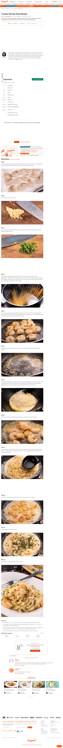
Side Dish (46, 4)
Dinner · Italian (6, 688)
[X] (13, 730)
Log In (29, 657)
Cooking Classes (12, 1)
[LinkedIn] (15, 730)
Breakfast (14, 4)
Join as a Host (53, 724)
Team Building (29, 1)
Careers (52, 726)
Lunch (39, 4)
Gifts (47, 1)
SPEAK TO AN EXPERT (25, 142)
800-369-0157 (15, 737)
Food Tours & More (38, 1)
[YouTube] (10, 730)
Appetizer (7, 4)
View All (41, 633)
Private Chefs (21, 1)
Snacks (52, 4)
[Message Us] (52, 1)
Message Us (54, 1)
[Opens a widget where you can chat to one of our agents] (59, 746)
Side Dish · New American (36, 688)
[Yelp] (8, 730)
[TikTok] (6, 730)
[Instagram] (2, 730)
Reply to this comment (19, 665)
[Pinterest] (11, 730)
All (2, 4)
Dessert (28, 4)
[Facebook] (4, 730)
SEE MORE (17, 142)
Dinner (34, 4)
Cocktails (59, 4)
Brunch (22, 4)
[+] (13, 82)
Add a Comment (35, 650)
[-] (9, 82)
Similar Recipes (31, 677)
